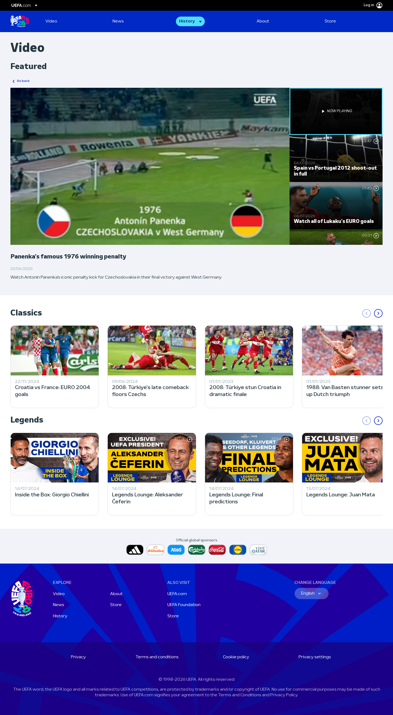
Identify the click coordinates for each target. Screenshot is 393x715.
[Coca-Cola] (217, 550)
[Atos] (176, 550)
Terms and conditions (157, 657)
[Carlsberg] (196, 550)
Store (116, 605)
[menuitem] (72, 21)
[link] (51, 21)
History (60, 616)
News (58, 605)
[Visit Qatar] (258, 550)
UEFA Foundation (184, 605)
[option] (336, 111)
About (116, 594)
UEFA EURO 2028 (19, 21)
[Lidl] (237, 550)
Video (59, 594)
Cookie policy (236, 657)
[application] (150, 166)
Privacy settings (315, 657)
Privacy (78, 657)
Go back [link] (23, 81)
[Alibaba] (155, 550)
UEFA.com (177, 594)
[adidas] (135, 550)
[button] (190, 21)
